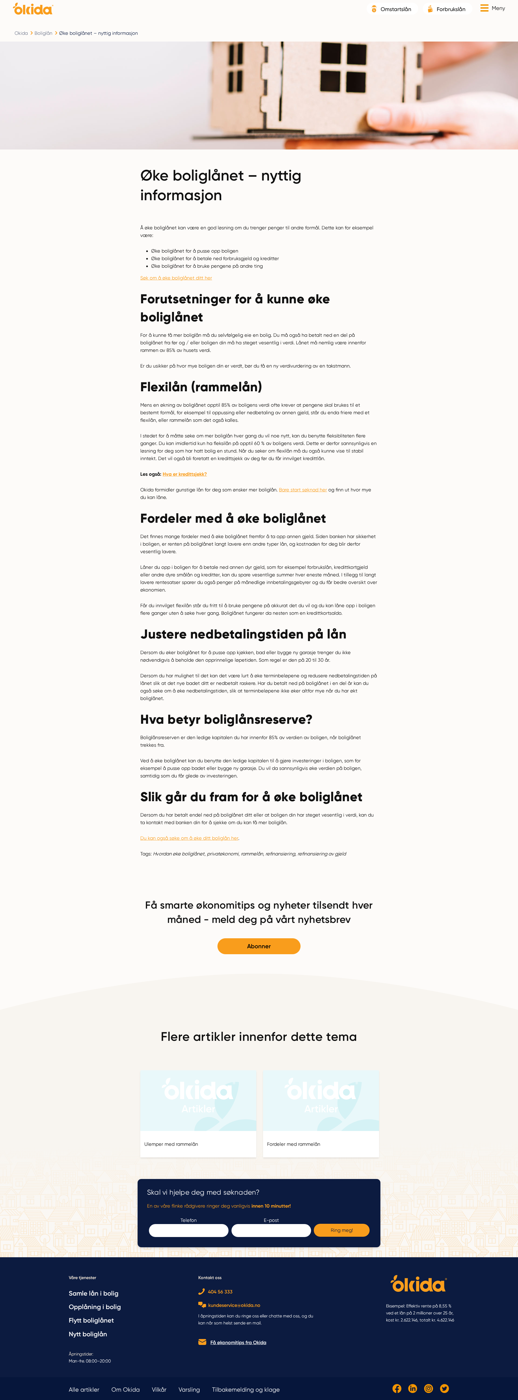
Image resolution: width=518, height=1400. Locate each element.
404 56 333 (220, 1292)
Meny (498, 8)
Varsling (189, 1389)
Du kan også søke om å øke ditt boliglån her (189, 838)
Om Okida (125, 1389)
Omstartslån (396, 9)
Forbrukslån (451, 9)
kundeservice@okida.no (234, 1305)
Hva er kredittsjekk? (185, 474)
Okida (21, 33)
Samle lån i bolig (93, 1293)
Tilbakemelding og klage (246, 1389)
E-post (271, 1220)
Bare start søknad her (303, 489)
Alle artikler (84, 1389)
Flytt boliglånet (91, 1320)
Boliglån (43, 33)
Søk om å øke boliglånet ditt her (176, 278)
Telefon (188, 1220)
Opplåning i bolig (95, 1307)
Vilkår (159, 1389)
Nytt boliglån (88, 1334)
